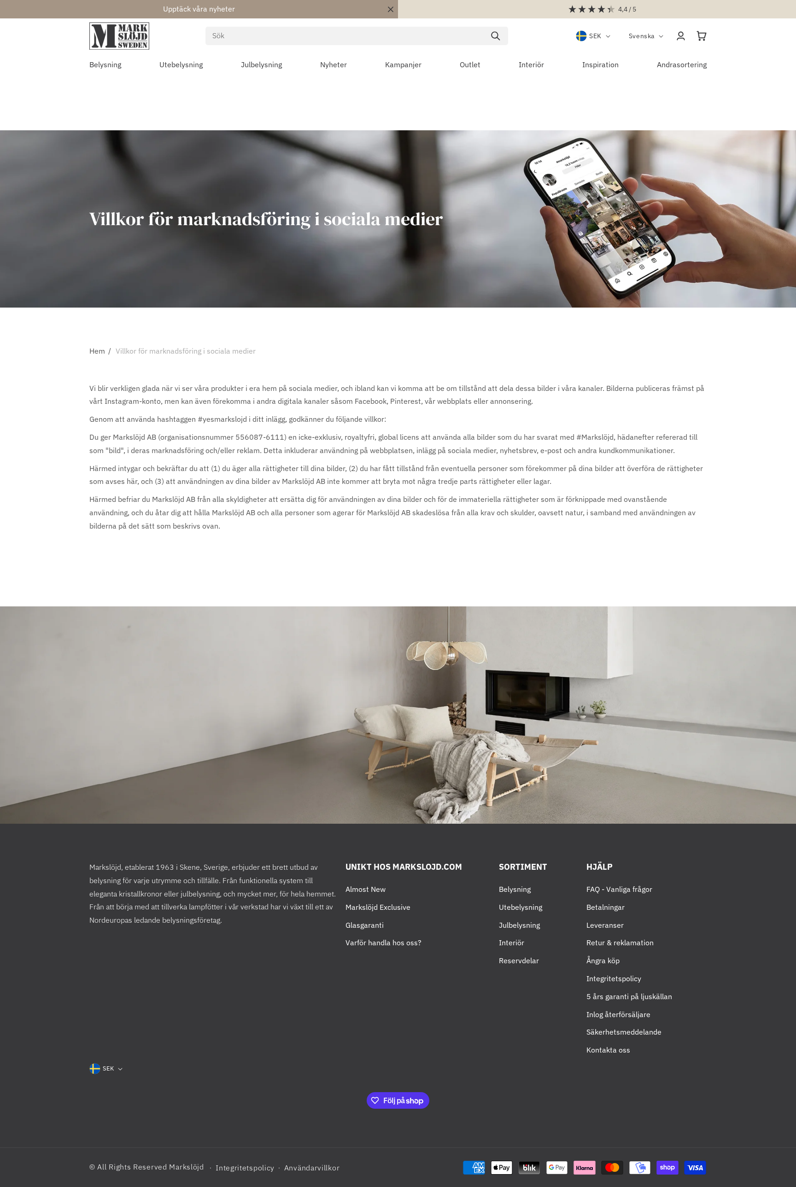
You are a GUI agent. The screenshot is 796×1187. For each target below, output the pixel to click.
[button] (701, 36)
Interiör (511, 942)
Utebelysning (520, 907)
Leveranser (605, 925)
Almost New (365, 889)
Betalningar (605, 907)
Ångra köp (603, 960)
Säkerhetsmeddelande (623, 1031)
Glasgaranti (364, 925)
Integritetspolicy (613, 978)
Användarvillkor (312, 1167)
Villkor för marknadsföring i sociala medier (186, 350)
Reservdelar (519, 960)
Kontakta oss (608, 1049)
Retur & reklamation (620, 942)
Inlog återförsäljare (618, 1014)
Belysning (515, 889)
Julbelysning (519, 925)
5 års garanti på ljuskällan (629, 996)
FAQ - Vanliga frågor (619, 889)
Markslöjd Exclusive (377, 907)
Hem (97, 350)
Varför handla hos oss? (383, 942)
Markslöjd (186, 1166)
